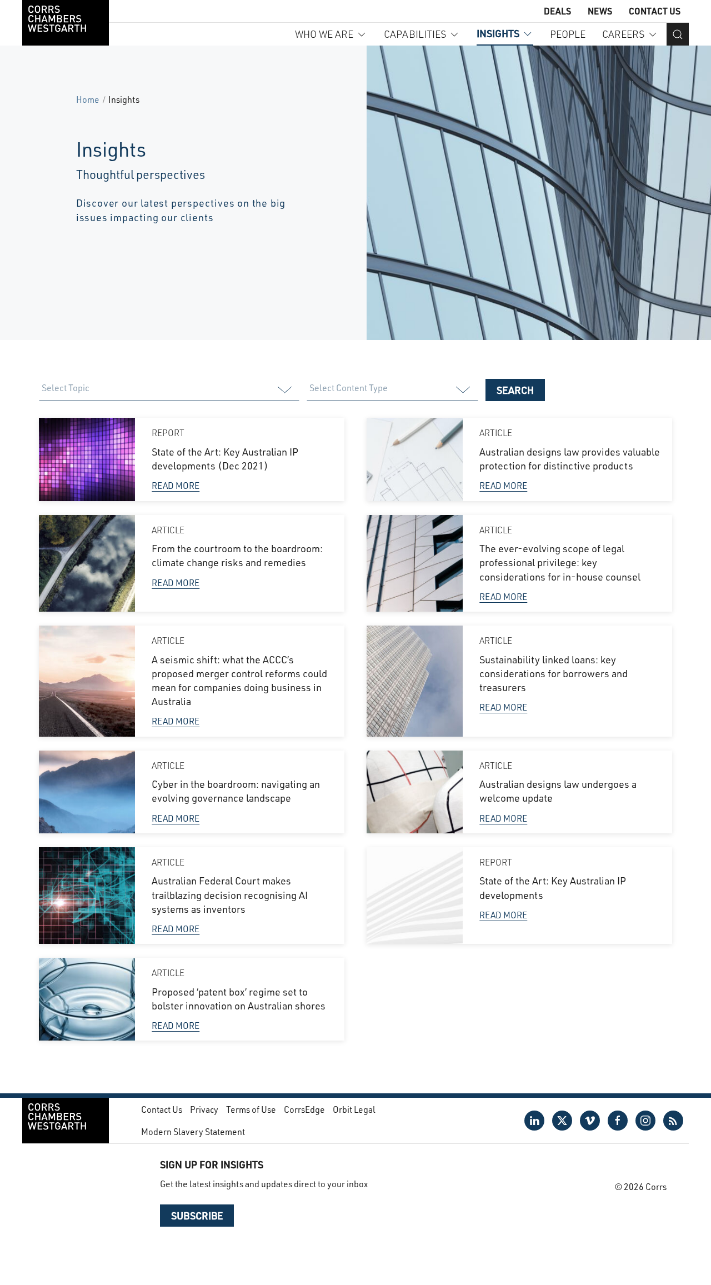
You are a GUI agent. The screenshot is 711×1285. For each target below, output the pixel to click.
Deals (557, 11)
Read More (175, 485)
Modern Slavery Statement (193, 1131)
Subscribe (197, 1215)
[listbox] (168, 390)
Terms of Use (251, 1109)
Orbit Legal (354, 1109)
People (567, 34)
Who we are (324, 34)
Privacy (204, 1109)
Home (87, 99)
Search (515, 390)
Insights (498, 33)
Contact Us (654, 11)
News (600, 11)
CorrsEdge (304, 1109)
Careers (623, 34)
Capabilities (415, 34)
